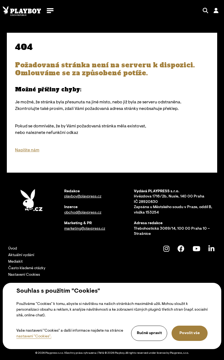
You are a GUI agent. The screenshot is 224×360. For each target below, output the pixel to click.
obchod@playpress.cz (82, 213)
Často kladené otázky (26, 268)
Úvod (12, 249)
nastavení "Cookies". (33, 336)
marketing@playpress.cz (84, 229)
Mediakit (15, 262)
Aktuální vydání (21, 255)
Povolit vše (189, 333)
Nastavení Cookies (24, 275)
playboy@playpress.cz (82, 197)
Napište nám (27, 150)
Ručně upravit (149, 333)
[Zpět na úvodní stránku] (22, 11)
